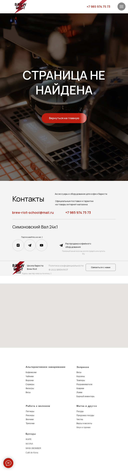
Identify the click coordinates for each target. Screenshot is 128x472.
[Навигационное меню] (121, 6)
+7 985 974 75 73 (98, 7)
